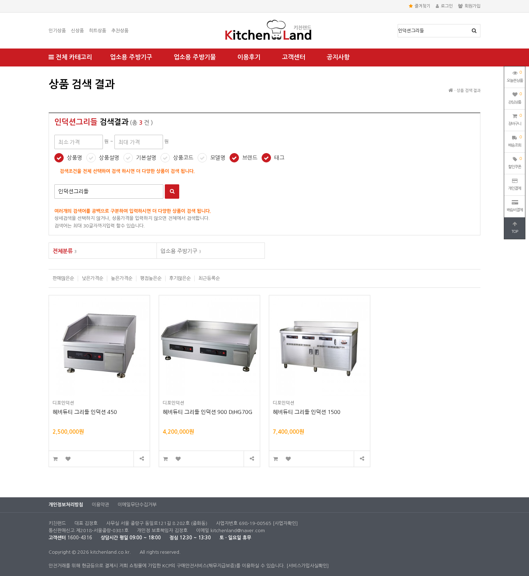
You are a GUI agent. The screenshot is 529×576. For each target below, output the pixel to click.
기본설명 (146, 157)
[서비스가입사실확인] (307, 565)
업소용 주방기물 (195, 57)
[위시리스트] (68, 459)
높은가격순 (121, 278)
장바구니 (514, 120)
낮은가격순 (92, 278)
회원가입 (472, 6)
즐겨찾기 (422, 6)
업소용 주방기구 (131, 57)
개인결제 (514, 188)
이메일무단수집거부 (137, 504)
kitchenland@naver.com (238, 530)
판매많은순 (63, 278)
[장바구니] (55, 459)
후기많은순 (180, 278)
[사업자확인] (285, 523)
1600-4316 (79, 537)
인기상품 (57, 30)
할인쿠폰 (514, 163)
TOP (514, 232)
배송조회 (514, 141)
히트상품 (97, 30)
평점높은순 (151, 278)
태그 (279, 157)
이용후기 (249, 57)
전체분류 (65, 251)
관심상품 (514, 98)
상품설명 (109, 157)
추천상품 (119, 30)
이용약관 (100, 504)
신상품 (77, 30)
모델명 (217, 157)
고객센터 (293, 57)
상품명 (74, 157)
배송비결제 (515, 210)
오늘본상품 (515, 76)
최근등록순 (209, 278)
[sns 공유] (142, 459)
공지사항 (338, 57)
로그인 (447, 6)
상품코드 (183, 157)
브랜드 (249, 157)
